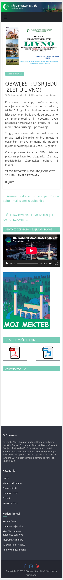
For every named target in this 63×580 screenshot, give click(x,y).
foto (54, 95)
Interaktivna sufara (13, 539)
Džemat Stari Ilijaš (39, 95)
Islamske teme (10, 493)
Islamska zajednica (13, 526)
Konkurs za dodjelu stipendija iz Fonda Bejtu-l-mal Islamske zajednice (31, 198)
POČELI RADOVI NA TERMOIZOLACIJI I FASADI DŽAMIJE (28, 217)
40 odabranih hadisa (14, 544)
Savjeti (6, 498)
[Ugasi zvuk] (50, 263)
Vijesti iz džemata (14, 73)
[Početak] (7, 263)
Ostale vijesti (10, 488)
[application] (31, 250)
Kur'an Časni (9, 521)
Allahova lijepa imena (14, 549)
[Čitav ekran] (56, 263)
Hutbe (6, 478)
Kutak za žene (10, 503)
